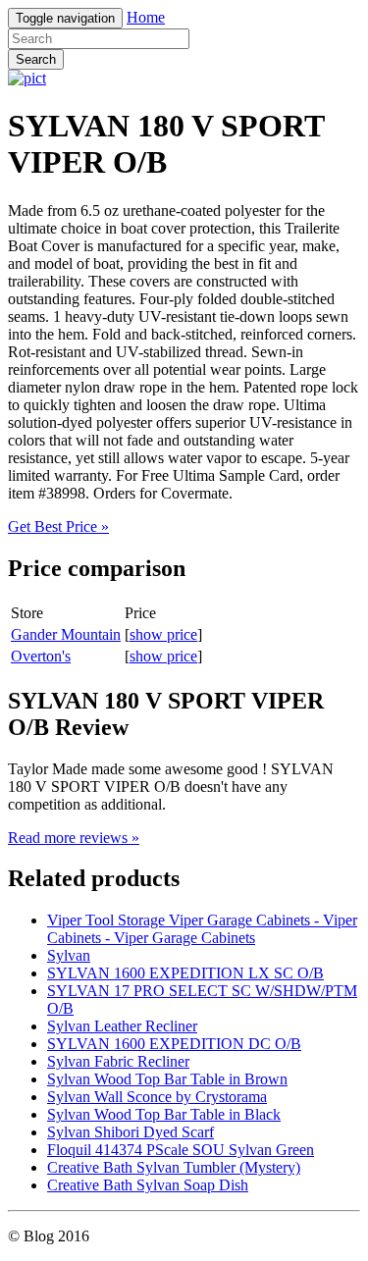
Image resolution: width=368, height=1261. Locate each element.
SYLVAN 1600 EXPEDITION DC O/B (174, 1043)
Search (36, 59)
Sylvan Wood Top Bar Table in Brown (167, 1079)
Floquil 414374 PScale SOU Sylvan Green (180, 1149)
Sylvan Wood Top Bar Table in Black (164, 1114)
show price (163, 634)
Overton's (41, 656)
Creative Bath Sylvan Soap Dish (147, 1185)
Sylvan (68, 955)
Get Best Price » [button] (58, 526)
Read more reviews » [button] (73, 837)
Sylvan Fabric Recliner (118, 1061)
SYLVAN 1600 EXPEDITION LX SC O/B (185, 973)
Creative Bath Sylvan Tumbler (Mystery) (173, 1167)
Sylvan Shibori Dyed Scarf (130, 1132)
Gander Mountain (66, 634)
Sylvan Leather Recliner (122, 1026)
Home (146, 17)
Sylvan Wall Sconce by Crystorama (157, 1096)
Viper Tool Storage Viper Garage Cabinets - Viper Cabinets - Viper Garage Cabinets (202, 929)
